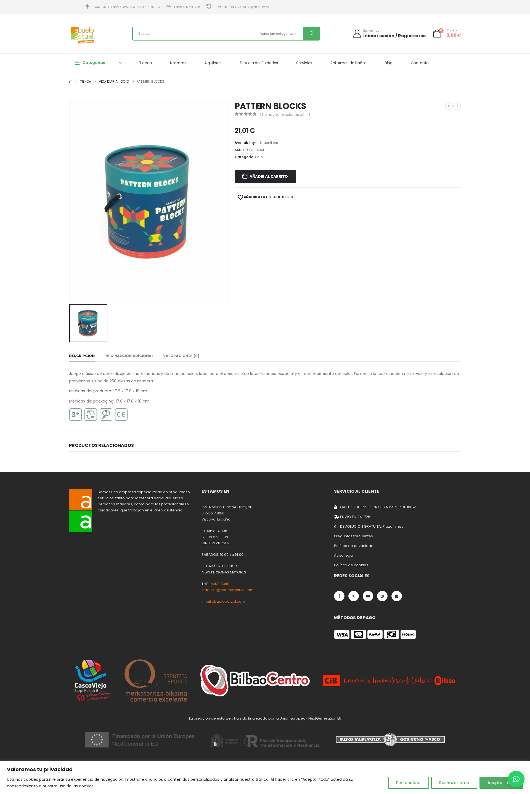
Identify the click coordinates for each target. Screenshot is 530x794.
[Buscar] (311, 33)
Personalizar (408, 782)
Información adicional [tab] (128, 355)
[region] (265, 777)
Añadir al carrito (269, 176)
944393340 (219, 583)
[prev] (449, 106)
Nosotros (178, 63)
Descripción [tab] (82, 355)
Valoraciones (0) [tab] (181, 355)
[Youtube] (368, 596)
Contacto (420, 63)
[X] (353, 596)
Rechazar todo (454, 782)
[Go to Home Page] (70, 82)
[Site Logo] (83, 35)
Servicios (304, 63)
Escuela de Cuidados (259, 63)
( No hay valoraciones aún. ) (284, 114)
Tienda (145, 63)
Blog (389, 63)
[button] (516, 779)
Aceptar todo (501, 782)
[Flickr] (396, 596)
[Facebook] (339, 596)
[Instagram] (382, 596)
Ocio (259, 157)
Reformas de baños (348, 63)
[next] (457, 106)
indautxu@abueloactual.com (228, 590)
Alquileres (213, 63)
